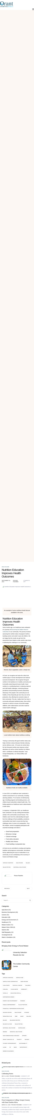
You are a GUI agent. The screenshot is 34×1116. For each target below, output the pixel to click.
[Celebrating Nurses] (17, 1067)
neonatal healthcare (16, 1031)
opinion (24, 1035)
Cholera (5, 989)
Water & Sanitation (7, 937)
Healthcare (5, 566)
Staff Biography (6, 932)
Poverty (19, 1039)
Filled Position (22, 1004)
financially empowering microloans (13, 1008)
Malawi (28, 862)
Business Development (8, 912)
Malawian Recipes (15, 1020)
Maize (22, 1016)
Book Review (24, 981)
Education (5, 917)
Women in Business (8, 1051)
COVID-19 (5, 993)
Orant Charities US (8, 1039)
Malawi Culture (6, 925)
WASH (15, 1047)
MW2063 (5, 1031)
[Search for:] (17, 900)
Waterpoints (23, 1047)
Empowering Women (8, 997)
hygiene (26, 1012)
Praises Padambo (15, 581)
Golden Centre (7, 1012)
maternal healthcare (20, 867)
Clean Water (14, 989)
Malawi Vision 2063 (7, 927)
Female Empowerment (9, 1004)
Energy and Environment (9, 920)
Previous (7, 888)
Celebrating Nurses (7, 1073)
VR (10, 1047)
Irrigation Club (7, 1016)
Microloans (21, 1028)
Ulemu (4, 1047)
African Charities (8, 862)
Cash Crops (6, 985)
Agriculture (5, 910)
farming (22, 1000)
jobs (16, 1016)
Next (28, 888)
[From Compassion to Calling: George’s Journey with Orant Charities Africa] (17, 1093)
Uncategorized (6, 935)
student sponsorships (9, 1043)
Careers (4, 915)
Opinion (4, 930)
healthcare (19, 862)
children (27, 985)
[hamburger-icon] (33, 9)
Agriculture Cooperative (10, 981)
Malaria (29, 1016)
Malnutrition (7, 867)
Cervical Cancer (17, 985)
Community (24, 989)
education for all (16, 993)
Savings (27, 1039)
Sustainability (23, 1043)
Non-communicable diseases (11, 1035)
